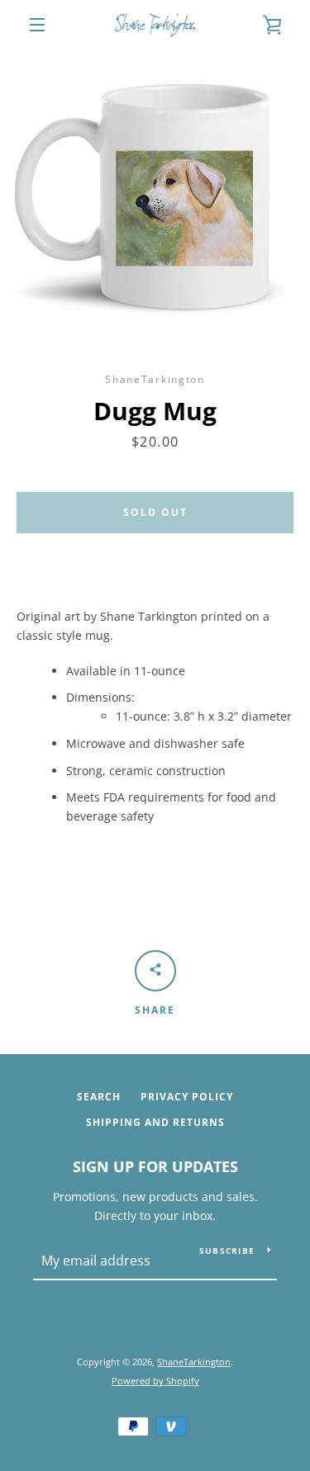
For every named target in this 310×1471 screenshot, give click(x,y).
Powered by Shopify (155, 1380)
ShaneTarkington (194, 1361)
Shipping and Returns (155, 1122)
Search (99, 1097)
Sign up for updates (155, 1166)
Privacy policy (187, 1097)
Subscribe (227, 1250)
